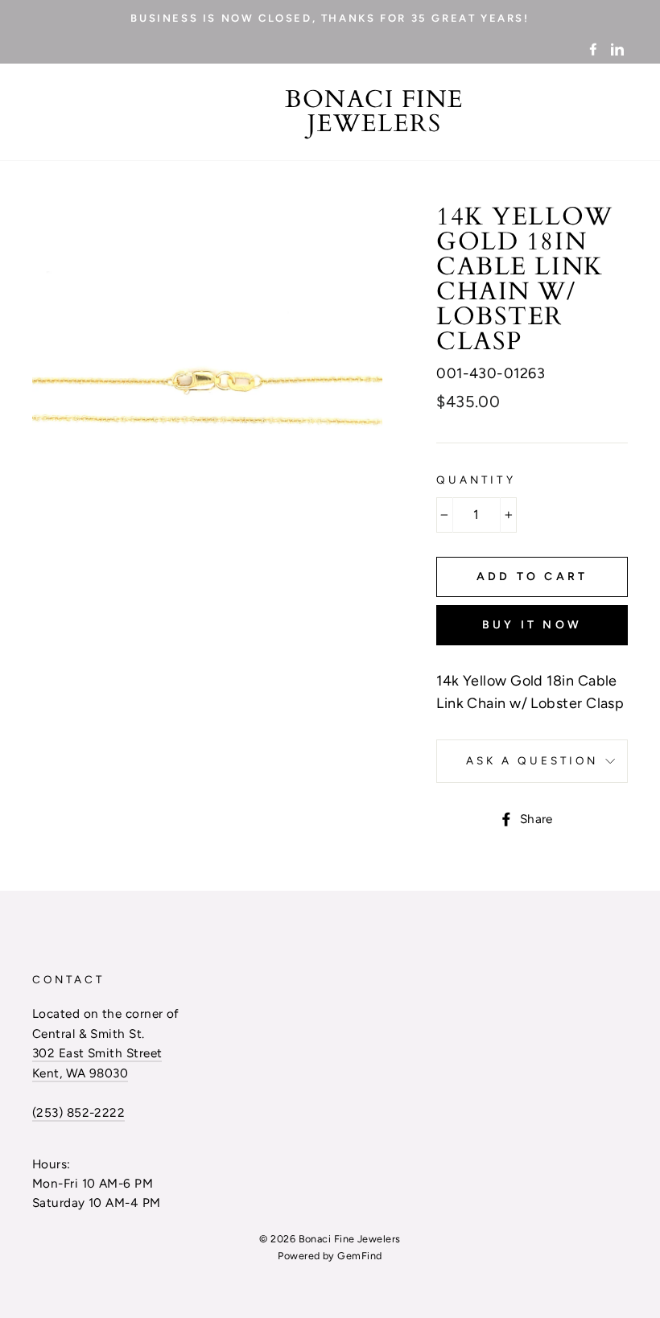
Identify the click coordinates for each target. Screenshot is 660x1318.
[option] (330, 17)
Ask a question (532, 760)
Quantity (475, 479)
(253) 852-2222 (78, 1112)
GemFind (359, 1256)
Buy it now (532, 625)
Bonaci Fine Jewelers (374, 112)
